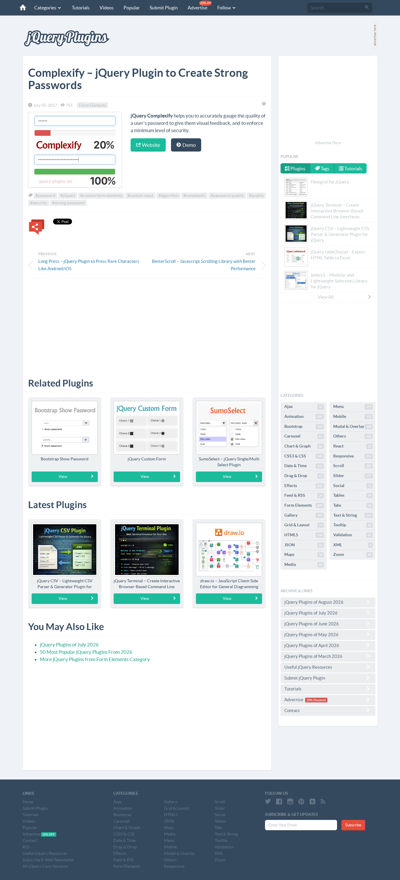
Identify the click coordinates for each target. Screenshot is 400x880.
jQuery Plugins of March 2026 (313, 656)
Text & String (352, 515)
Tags (324, 168)
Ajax (303, 406)
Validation (352, 534)
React (352, 446)
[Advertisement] (147, 324)
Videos (107, 7)
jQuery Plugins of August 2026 (313, 602)
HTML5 (303, 534)
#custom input (140, 195)
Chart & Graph (303, 446)
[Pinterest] (301, 801)
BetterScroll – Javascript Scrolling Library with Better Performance (204, 265)
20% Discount (316, 700)
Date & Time (303, 465)
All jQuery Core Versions (45, 866)
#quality (256, 195)
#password (45, 195)
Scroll (352, 465)
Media (303, 564)
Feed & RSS (303, 495)
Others (352, 436)
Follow (224, 7)
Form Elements (92, 105)
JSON (303, 544)
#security (38, 202)
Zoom (352, 554)
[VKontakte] (312, 801)
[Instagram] (290, 801)
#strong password (68, 202)
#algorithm (168, 195)
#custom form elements (101, 195)
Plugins (297, 168)
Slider (352, 475)
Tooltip (352, 524)
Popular (132, 7)
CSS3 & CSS (303, 456)
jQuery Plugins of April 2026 (311, 645)
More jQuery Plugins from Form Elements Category (95, 659)
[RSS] (323, 801)
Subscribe (353, 825)
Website (150, 145)
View (63, 476)
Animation (303, 416)
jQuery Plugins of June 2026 (311, 623)
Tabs (352, 505)
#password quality (227, 195)
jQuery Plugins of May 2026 (311, 634)
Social (352, 485)
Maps (303, 554)
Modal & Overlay (352, 426)
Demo (189, 145)
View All (326, 297)
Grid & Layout (303, 524)
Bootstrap (303, 426)
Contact (292, 710)
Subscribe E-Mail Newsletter (48, 859)
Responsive (352, 456)
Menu (352, 406)
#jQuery (67, 195)
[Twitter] (268, 801)
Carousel (303, 436)
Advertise (199, 5)
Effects (303, 485)
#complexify (194, 195)
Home (28, 801)
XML (352, 544)
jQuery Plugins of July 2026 (69, 644)
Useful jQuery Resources (308, 667)
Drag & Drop (303, 475)
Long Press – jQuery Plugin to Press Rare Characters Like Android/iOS (88, 265)
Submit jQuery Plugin (304, 677)
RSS (26, 847)
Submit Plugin (164, 7)
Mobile (352, 416)
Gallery (303, 515)
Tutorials (81, 7)
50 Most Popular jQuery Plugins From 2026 (86, 652)
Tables (352, 495)
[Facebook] (279, 801)
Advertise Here (328, 143)
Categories (45, 7)
